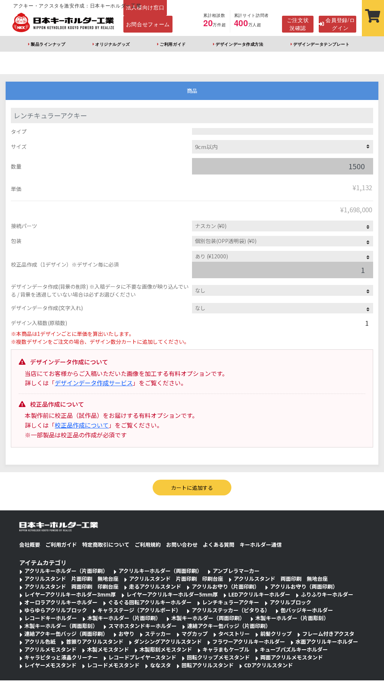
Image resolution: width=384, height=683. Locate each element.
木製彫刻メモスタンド (166, 649)
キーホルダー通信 (261, 544)
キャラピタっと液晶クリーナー (61, 657)
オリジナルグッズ (112, 44)
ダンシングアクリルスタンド (168, 641)
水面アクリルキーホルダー (327, 641)
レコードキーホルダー (50, 618)
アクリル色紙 (40, 641)
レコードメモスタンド (113, 665)
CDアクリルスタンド (268, 665)
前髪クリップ (276, 633)
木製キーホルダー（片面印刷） (124, 618)
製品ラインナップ (48, 44)
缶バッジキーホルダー (306, 610)
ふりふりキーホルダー (327, 594)
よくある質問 (218, 544)
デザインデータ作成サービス (94, 382)
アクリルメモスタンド (50, 649)
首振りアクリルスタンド (94, 641)
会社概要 (29, 544)
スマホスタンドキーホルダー (142, 625)
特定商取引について (105, 544)
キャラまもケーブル (225, 649)
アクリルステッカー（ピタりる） (231, 610)
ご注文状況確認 (298, 23)
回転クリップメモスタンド (218, 657)
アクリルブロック (290, 602)
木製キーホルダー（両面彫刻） (61, 625)
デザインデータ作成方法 (239, 44)
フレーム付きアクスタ (328, 633)
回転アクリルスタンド (208, 665)
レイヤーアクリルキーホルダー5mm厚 (172, 594)
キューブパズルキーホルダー (294, 649)
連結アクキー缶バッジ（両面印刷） (66, 633)
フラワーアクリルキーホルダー (248, 641)
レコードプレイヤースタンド (142, 657)
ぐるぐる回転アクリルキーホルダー (150, 602)
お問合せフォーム (148, 24)
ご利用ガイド (173, 44)
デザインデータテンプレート (321, 44)
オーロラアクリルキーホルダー (61, 602)
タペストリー (234, 633)
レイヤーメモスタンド (50, 665)
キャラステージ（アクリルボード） (139, 610)
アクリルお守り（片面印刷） (226, 586)
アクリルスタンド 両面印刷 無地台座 (281, 578)
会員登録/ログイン (340, 23)
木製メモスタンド (108, 649)
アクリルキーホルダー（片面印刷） (66, 570)
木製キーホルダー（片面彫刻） (292, 618)
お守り (126, 633)
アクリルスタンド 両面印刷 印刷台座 (71, 586)
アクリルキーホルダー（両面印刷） (160, 570)
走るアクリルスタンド (155, 586)
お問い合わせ (182, 544)
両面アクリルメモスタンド (291, 657)
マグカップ (195, 633)
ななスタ (160, 665)
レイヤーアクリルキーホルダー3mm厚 (70, 594)
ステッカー (158, 633)
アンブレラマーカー (236, 570)
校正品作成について (82, 425)
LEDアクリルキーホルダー (259, 594)
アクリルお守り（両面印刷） (304, 586)
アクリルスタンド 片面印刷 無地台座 (71, 578)
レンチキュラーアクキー (230, 602)
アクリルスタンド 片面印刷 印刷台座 (176, 578)
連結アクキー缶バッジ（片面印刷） (229, 625)
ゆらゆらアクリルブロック (55, 610)
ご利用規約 (148, 544)
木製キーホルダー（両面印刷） (208, 618)
